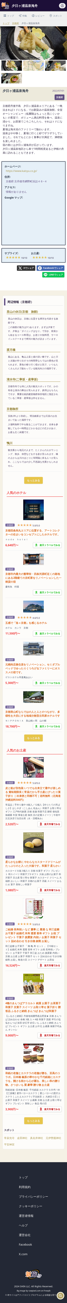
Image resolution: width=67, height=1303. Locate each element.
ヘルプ (23, 1225)
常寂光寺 (9, 1138)
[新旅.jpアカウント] (62, 6)
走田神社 (22, 1138)
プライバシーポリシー (33, 1196)
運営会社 (25, 1235)
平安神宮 (9, 1144)
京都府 (15, 23)
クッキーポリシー (30, 1206)
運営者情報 (26, 1216)
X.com (23, 1254)
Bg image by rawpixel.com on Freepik (33, 1290)
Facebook (25, 1244)
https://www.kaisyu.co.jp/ (21, 171)
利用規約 (25, 1187)
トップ (6, 23)
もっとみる (33, 480)
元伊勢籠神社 (53, 1138)
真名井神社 (36, 1138)
